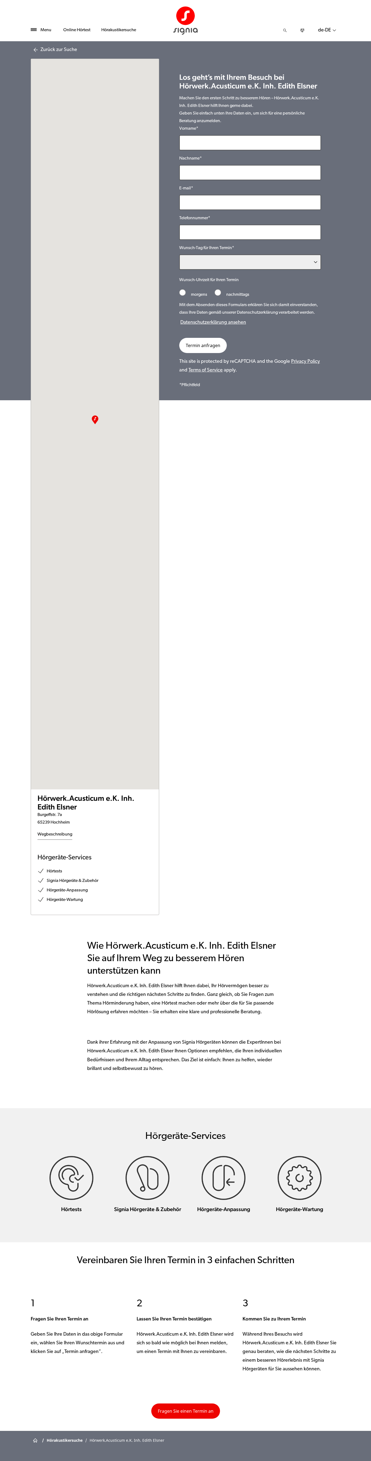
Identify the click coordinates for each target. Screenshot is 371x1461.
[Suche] (284, 30)
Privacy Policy (305, 361)
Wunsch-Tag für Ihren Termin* (206, 248)
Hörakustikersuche (118, 30)
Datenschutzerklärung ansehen (213, 322)
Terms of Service (205, 370)
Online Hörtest (76, 30)
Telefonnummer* (194, 218)
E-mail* (186, 188)
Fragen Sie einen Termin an (185, 1411)
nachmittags (237, 295)
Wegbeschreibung (54, 834)
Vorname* (188, 128)
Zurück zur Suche (58, 49)
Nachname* (190, 158)
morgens (199, 295)
